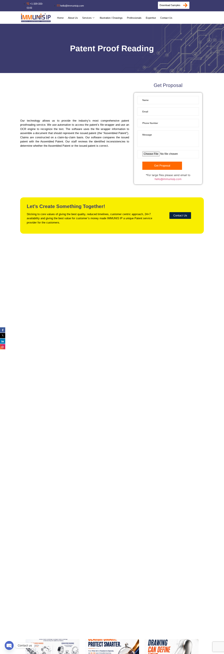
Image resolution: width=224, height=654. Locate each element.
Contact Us (166, 17)
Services (87, 17)
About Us (73, 17)
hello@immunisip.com (168, 179)
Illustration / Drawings (111, 17)
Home (60, 17)
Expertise (151, 17)
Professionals (134, 17)
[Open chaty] (9, 645)
